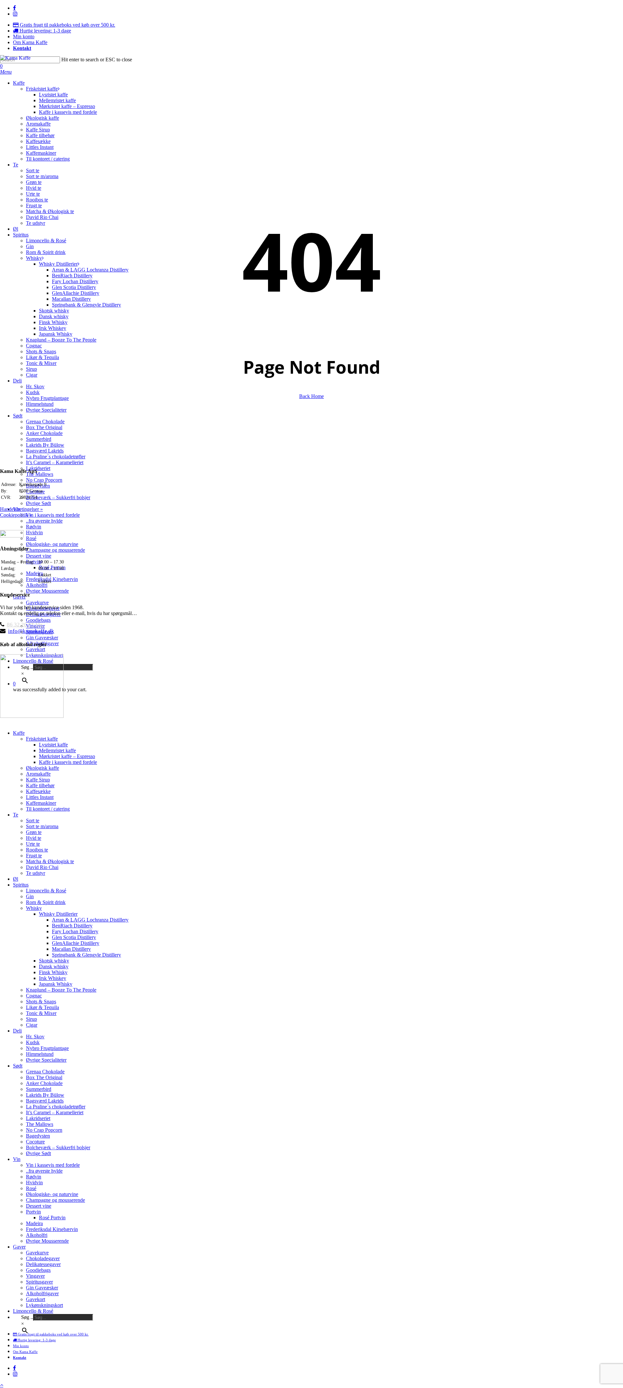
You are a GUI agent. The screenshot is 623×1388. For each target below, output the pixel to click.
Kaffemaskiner (41, 803)
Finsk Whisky (53, 972)
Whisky (34, 908)
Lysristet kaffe (53, 744)
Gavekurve (37, 1252)
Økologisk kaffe (42, 768)
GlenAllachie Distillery (75, 943)
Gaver (19, 1246)
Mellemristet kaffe (57, 750)
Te (15, 814)
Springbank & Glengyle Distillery (86, 955)
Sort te (32, 820)
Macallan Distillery (71, 949)
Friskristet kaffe (42, 739)
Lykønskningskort (44, 1305)
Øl (15, 879)
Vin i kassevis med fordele (53, 1165)
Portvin (33, 1211)
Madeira (34, 1223)
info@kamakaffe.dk (31, 631)
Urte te (33, 844)
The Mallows (39, 1124)
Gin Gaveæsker (42, 1287)
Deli (17, 1030)
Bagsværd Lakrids (45, 1101)
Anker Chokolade (44, 1083)
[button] (6, 72)
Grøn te (34, 832)
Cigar (31, 1025)
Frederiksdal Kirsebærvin (52, 1229)
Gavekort (35, 1299)
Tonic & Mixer (41, 1013)
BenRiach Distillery (72, 925)
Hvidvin (34, 1182)
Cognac (34, 995)
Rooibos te (37, 849)
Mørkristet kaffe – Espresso (67, 756)
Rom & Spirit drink (46, 902)
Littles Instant (40, 797)
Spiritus (21, 884)
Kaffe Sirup (38, 779)
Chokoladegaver (43, 1258)
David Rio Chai (42, 867)
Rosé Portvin (52, 1217)
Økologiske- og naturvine (52, 1194)
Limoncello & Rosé (46, 890)
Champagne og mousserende (55, 1200)
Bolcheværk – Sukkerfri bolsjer (58, 1147)
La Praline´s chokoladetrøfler (55, 1106)
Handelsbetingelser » (21, 509)
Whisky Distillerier (58, 914)
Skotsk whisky (54, 960)
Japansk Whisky (55, 984)
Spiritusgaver (39, 1282)
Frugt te (34, 855)
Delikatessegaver (43, 1264)
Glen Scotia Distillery (74, 937)
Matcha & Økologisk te (50, 861)
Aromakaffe (38, 774)
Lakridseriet (38, 1118)
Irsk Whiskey (52, 978)
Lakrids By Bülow (45, 1095)
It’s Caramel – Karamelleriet (54, 1112)
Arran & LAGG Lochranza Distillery (90, 920)
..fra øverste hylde (44, 1171)
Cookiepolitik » (16, 515)
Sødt (17, 1065)
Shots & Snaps (41, 1001)
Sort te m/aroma (42, 826)
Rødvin (33, 1176)
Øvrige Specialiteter (46, 1060)
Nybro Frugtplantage (47, 1048)
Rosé (31, 1188)
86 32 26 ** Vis (25, 625)
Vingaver (35, 1276)
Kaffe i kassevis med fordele (68, 762)
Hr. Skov (35, 1036)
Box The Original (44, 1077)
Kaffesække (38, 791)
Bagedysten (38, 1136)
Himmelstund (40, 1054)
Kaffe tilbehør (40, 785)
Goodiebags (38, 1270)
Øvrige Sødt (38, 1153)
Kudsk (33, 1042)
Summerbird (38, 1089)
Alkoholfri (36, 1235)
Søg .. (27, 1317)
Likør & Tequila (42, 1007)
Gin (30, 896)
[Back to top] (1, 1385)
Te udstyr (35, 873)
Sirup (31, 1019)
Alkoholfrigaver (42, 1293)
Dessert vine (38, 1206)
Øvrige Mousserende (47, 1241)
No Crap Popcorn (44, 1130)
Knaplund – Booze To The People (61, 990)
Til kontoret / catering (48, 809)
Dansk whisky (53, 966)
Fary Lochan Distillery (75, 931)
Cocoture (35, 1141)
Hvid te (33, 838)
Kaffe (19, 733)
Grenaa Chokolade (45, 1071)
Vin (16, 1159)
